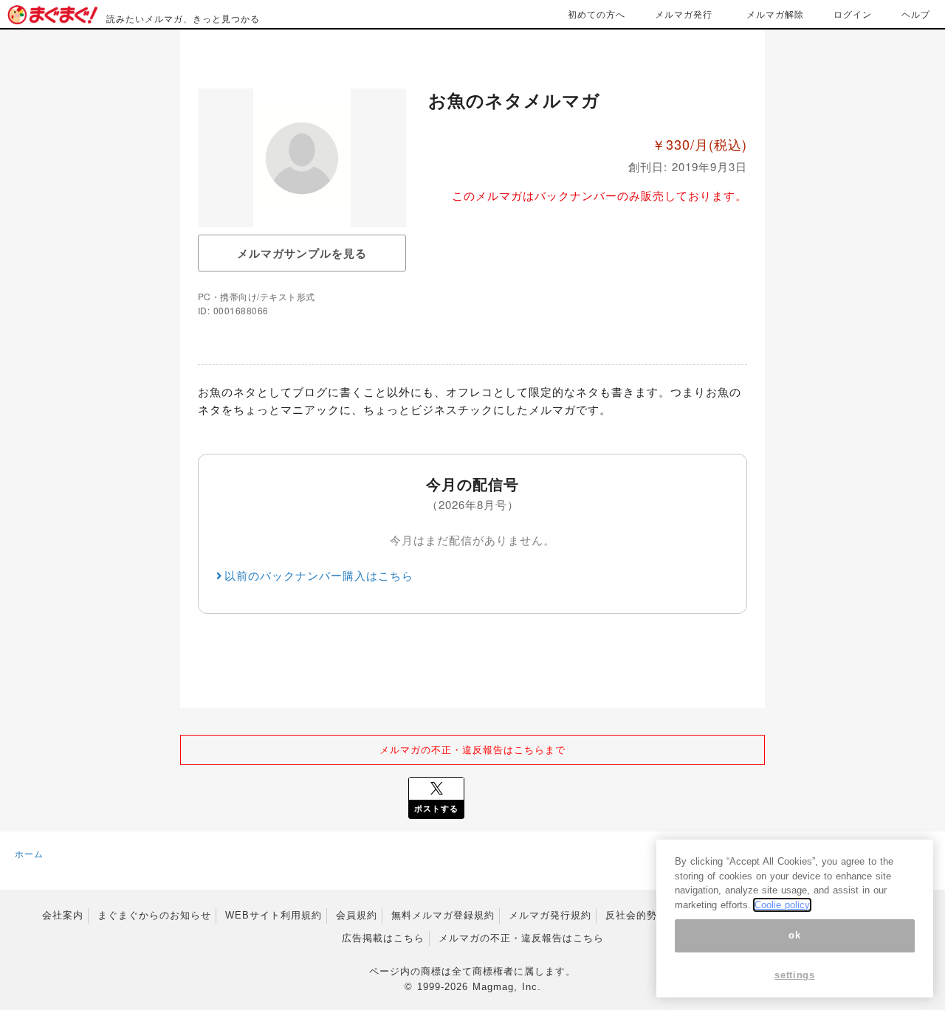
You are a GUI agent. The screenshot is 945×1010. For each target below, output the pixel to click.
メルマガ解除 (775, 13)
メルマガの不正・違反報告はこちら (521, 938)
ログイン (853, 13)
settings (794, 974)
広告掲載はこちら (383, 938)
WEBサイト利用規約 (273, 915)
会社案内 (62, 915)
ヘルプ (915, 13)
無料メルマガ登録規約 (443, 915)
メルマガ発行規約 (550, 915)
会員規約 (356, 915)
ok (794, 935)
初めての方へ (596, 13)
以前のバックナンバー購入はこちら (318, 575)
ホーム (29, 853)
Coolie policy (782, 904)
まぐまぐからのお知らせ (154, 915)
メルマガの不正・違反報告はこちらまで (472, 749)
